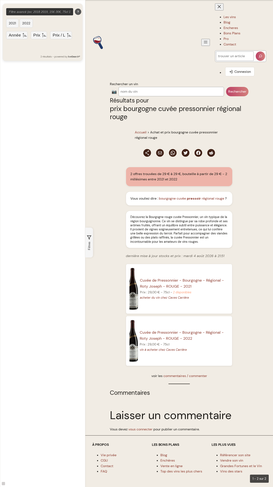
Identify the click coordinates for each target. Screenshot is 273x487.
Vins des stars (231, 471)
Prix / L (59, 35)
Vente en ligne (171, 466)
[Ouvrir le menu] (205, 42)
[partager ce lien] (147, 153)
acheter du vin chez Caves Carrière (164, 298)
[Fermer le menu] (219, 6)
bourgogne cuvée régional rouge (191, 198)
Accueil (141, 132)
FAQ (104, 471)
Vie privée (108, 455)
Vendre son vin (231, 460)
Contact (107, 466)
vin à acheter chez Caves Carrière (163, 350)
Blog (163, 455)
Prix (36, 35)
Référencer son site (235, 455)
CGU (104, 460)
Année (15, 35)
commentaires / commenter (185, 376)
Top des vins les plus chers (181, 471)
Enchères (167, 460)
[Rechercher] (260, 56)
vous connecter (140, 429)
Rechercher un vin (124, 84)
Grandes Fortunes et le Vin (241, 466)
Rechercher (237, 91)
